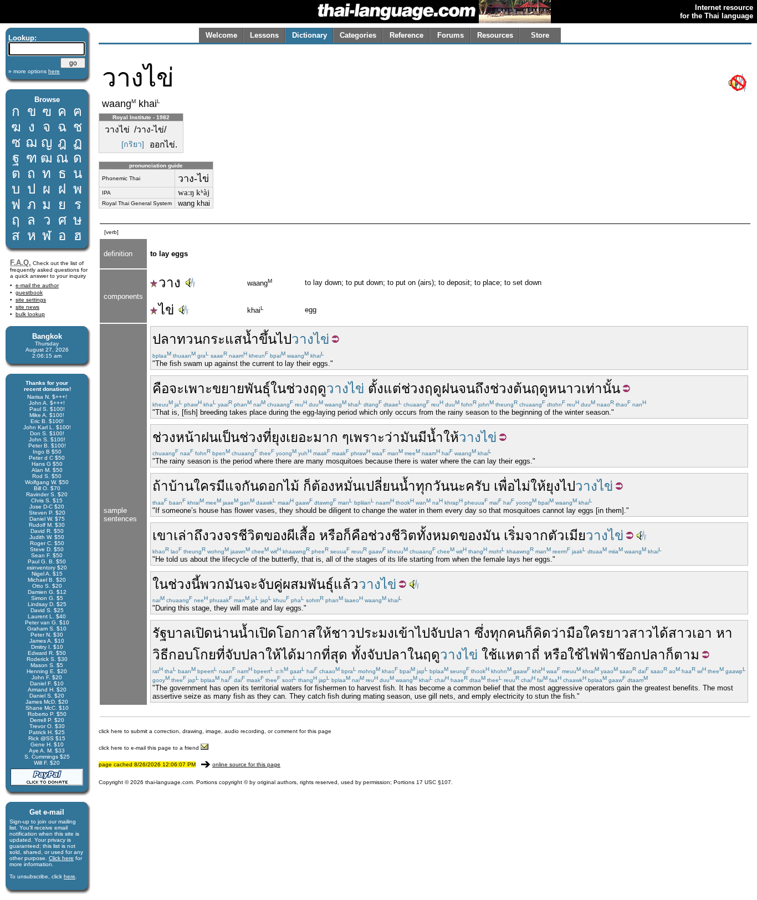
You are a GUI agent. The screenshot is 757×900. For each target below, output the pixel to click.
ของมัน (479, 535)
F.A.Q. (20, 262)
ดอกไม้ (279, 486)
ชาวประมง (362, 633)
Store (540, 35)
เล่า (183, 535)
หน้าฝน (197, 437)
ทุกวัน (432, 486)
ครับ (478, 486)
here (69, 876)
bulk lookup (30, 314)
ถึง (201, 535)
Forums (450, 35)
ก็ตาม (682, 654)
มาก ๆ (331, 437)
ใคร (204, 486)
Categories (358, 35)
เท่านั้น (600, 388)
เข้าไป (412, 633)
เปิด (202, 633)
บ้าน (180, 486)
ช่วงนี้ (184, 584)
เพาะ (198, 388)
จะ (176, 388)
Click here (61, 858)
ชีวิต (251, 535)
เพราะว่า (374, 437)
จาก (536, 535)
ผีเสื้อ (301, 535)
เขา (162, 535)
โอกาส (296, 633)
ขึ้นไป (275, 339)
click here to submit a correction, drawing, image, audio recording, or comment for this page (215, 731)
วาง (169, 282)
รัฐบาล (171, 633)
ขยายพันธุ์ (241, 388)
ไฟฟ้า (599, 654)
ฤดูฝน (441, 388)
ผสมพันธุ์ (308, 584)
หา (724, 633)
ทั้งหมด (438, 535)
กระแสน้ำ (230, 339)
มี (422, 437)
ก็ (307, 486)
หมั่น (348, 486)
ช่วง (297, 388)
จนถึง (474, 388)
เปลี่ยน (380, 486)
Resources (495, 35)
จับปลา (450, 633)
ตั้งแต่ (384, 388)
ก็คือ (355, 535)
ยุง (279, 437)
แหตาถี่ (518, 654)
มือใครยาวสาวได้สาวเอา (639, 633)
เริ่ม (514, 535)
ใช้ (489, 654)
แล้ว (346, 584)
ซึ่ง (482, 633)
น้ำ (435, 437)
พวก (212, 584)
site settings (31, 300)
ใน (278, 388)
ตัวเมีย (567, 535)
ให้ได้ (280, 654)
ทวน (189, 339)
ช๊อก (628, 654)
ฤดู (317, 388)
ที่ (267, 437)
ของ (275, 535)
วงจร (223, 535)
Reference (406, 35)
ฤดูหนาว (556, 388)
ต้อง (323, 486)
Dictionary (309, 35)
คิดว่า (549, 633)
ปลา (164, 339)
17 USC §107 (433, 782)
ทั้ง (359, 654)
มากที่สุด (321, 654)
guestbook (29, 292)
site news (27, 307)
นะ (457, 486)
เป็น (228, 437)
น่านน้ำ (234, 633)
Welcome (221, 35)
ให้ (451, 437)
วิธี (160, 654)
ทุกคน (507, 633)
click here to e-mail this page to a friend (150, 748)
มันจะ (241, 584)
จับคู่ (270, 584)
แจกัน (242, 486)
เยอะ (299, 437)
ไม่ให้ (530, 486)
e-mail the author (37, 285)
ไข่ (166, 309)
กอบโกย (192, 654)
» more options (34, 71)
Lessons (264, 35)
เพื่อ (504, 486)
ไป (567, 486)
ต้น (522, 388)
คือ (160, 388)
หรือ (331, 535)
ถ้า (160, 486)
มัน (409, 437)
